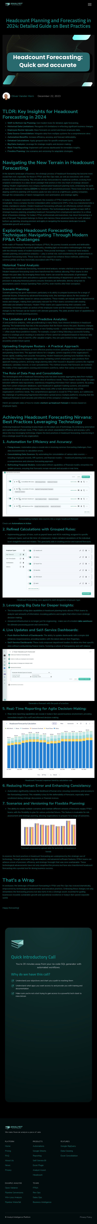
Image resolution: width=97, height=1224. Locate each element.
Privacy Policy (86, 1217)
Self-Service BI (39, 1160)
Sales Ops (37, 1197)
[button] (89, 4)
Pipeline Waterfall (13, 1202)
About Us (9, 1160)
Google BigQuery (68, 1146)
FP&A (35, 1187)
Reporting (37, 1155)
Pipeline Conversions (14, 1192)
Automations (38, 1146)
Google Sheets (39, 1151)
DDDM (34, 188)
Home (7, 1146)
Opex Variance (11, 1187)
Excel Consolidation (69, 1155)
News (7, 1165)
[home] (14, 4)
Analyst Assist (39, 1170)
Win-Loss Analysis (13, 1197)
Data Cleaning (67, 1151)
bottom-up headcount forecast (54, 403)
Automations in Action (21, 523)
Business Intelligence (42, 1202)
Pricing (8, 1151)
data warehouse (85, 621)
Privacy (8, 1170)
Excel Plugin (38, 1165)
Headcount (37, 1175)
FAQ (7, 1155)
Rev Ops (37, 1192)
